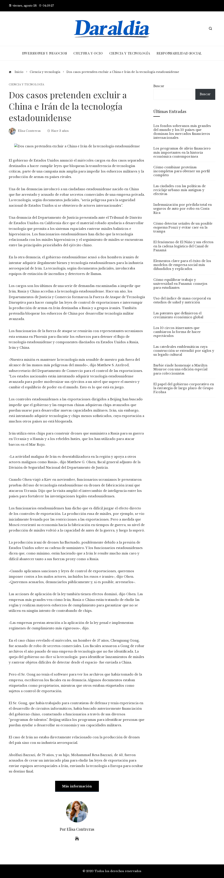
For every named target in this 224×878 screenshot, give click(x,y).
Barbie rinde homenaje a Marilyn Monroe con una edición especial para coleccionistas (180, 369)
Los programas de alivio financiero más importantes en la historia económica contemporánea (182, 152)
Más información (77, 786)
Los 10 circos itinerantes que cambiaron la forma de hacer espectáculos (177, 332)
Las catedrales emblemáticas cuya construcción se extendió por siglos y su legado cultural (183, 351)
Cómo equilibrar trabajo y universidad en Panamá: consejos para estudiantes (180, 284)
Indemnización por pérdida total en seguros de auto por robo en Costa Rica (182, 209)
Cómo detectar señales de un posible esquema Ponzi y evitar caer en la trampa (182, 227)
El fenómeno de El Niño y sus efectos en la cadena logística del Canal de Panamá (183, 246)
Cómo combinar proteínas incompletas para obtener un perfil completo (181, 171)
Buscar (158, 86)
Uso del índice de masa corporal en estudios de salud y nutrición (182, 300)
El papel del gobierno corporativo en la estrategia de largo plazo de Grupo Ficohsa (183, 388)
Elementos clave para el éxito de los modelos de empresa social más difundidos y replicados (182, 265)
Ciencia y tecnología (26, 84)
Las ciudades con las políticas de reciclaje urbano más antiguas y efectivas (179, 190)
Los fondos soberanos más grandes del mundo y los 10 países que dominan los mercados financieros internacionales (182, 132)
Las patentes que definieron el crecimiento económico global (178, 315)
